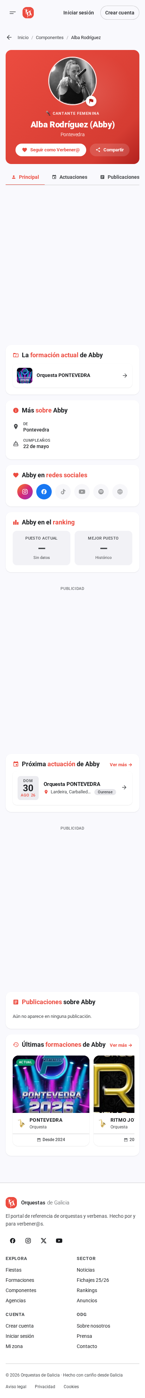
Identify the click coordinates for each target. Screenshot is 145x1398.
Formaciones (20, 1280)
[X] (44, 1241)
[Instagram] (25, 491)
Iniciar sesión (78, 12)
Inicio (23, 37)
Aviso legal (16, 1386)
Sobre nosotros (93, 1326)
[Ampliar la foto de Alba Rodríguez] (72, 81)
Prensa (84, 1336)
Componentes (50, 37)
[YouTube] (59, 1241)
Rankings (87, 1290)
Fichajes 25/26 (93, 1280)
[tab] (25, 177)
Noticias (86, 1270)
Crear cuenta (119, 12)
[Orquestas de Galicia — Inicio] (28, 12)
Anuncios (87, 1300)
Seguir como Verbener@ (55, 149)
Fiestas (13, 1270)
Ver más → (121, 764)
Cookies (71, 1386)
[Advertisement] (72, 268)
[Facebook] (44, 491)
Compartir (113, 149)
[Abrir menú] (13, 13)
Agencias (16, 1300)
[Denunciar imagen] (91, 101)
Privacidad (45, 1386)
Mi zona (14, 1346)
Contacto (87, 1346)
